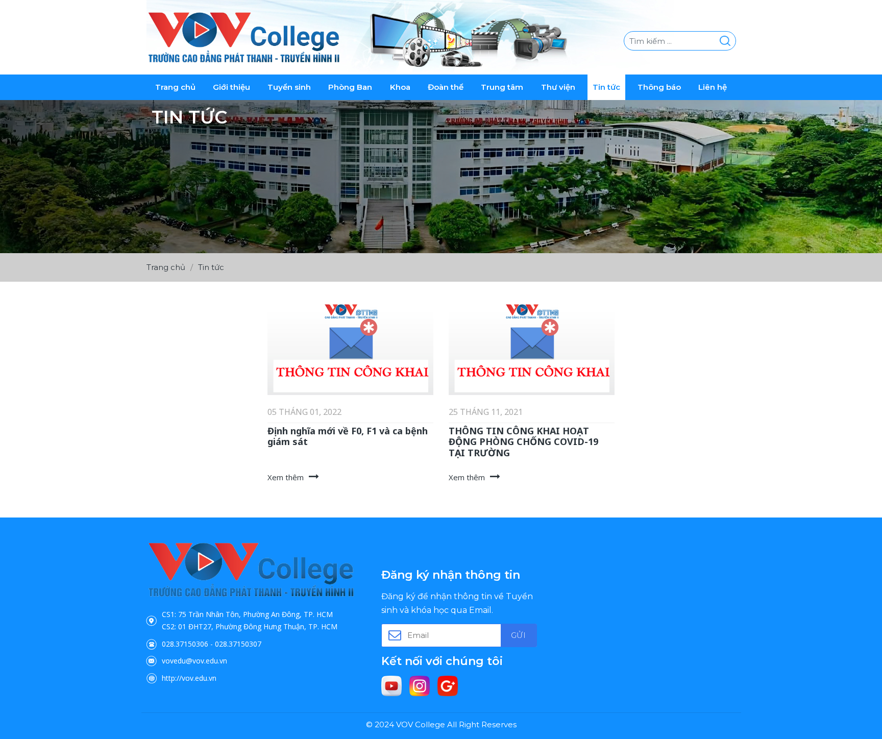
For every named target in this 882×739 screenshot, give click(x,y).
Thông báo (659, 87)
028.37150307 (238, 644)
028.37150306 (185, 644)
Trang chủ (175, 87)
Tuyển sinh (289, 87)
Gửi (518, 635)
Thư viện (558, 87)
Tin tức (606, 87)
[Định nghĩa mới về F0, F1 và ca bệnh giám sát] (350, 349)
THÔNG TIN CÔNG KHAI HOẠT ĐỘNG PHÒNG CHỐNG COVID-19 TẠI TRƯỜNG (523, 442)
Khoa (400, 87)
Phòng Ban (350, 87)
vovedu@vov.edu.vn (194, 661)
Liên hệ (712, 87)
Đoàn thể (445, 87)
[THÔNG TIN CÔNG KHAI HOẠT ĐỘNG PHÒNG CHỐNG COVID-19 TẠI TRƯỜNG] (532, 349)
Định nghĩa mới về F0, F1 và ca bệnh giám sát (347, 436)
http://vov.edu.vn (189, 678)
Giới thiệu (231, 87)
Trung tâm (502, 87)
